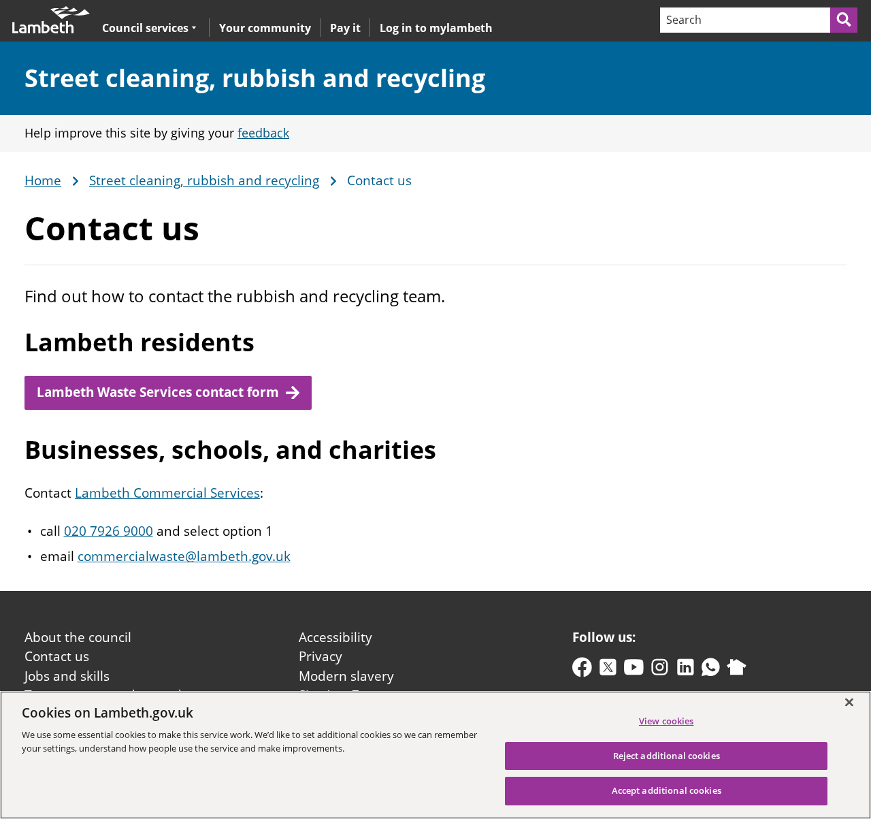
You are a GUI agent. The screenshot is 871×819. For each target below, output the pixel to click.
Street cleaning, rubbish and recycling (254, 78)
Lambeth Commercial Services (167, 493)
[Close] (849, 702)
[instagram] (660, 670)
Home (42, 181)
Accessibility (335, 637)
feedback (263, 133)
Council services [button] (145, 27)
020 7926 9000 (108, 531)
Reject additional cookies (666, 756)
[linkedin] (685, 670)
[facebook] (582, 670)
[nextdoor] (736, 670)
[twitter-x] (608, 670)
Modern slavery (346, 676)
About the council (77, 637)
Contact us (56, 656)
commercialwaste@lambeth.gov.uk (184, 556)
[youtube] (634, 670)
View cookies (666, 721)
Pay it (345, 27)
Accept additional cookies (666, 790)
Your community (265, 27)
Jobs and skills (67, 676)
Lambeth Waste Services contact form (158, 392)
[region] (435, 755)
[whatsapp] (711, 670)
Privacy (320, 656)
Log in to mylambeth (436, 27)
